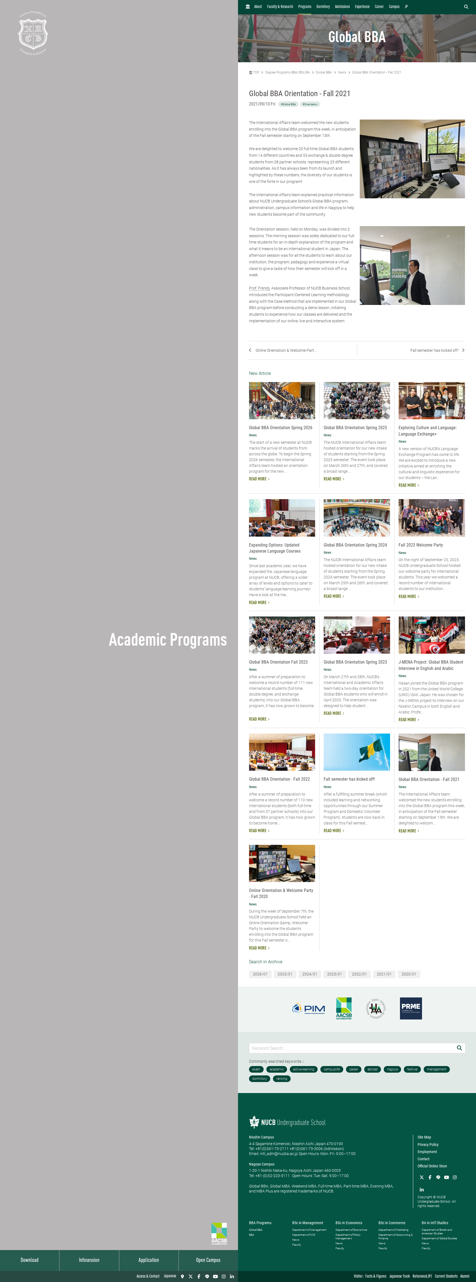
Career (379, 7)
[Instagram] (224, 1276)
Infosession (89, 1260)
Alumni (464, 1277)
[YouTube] (215, 1276)
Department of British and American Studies (437, 1231)
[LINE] (207, 1276)
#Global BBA (288, 104)
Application (149, 1260)
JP (406, 7)
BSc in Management (307, 1223)
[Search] (459, 1048)
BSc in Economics (349, 1223)
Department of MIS (303, 1234)
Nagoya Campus (261, 1164)
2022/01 (359, 974)
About (258, 7)
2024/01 (309, 974)
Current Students (446, 1277)
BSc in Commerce (391, 1223)
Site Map (424, 1137)
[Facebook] (199, 1276)
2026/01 (260, 974)
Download (30, 1260)
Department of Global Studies (439, 1238)
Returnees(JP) (422, 1277)
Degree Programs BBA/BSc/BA (287, 72)
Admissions (342, 7)
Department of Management (309, 1229)
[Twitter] (190, 1276)
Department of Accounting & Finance (395, 1236)
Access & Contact (148, 1277)
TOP (255, 72)
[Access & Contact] (182, 1276)
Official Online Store (432, 1166)
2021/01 (384, 974)
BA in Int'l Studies (435, 1223)
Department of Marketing (393, 1229)
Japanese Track (399, 1277)
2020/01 (409, 974)
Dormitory (323, 7)
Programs (304, 7)
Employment (427, 1152)
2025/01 (285, 974)
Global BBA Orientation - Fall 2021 (377, 72)
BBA (251, 1234)
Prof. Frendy (259, 288)
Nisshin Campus (261, 1137)
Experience (362, 7)
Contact (423, 1159)
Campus (394, 7)
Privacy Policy (428, 1144)
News (342, 72)
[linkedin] (232, 1276)
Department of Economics (351, 1229)
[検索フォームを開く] (466, 7)
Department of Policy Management (348, 1236)
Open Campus (208, 1260)
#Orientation (310, 104)
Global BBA (324, 72)
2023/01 (334, 974)
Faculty (296, 1244)
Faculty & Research (280, 7)
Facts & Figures (375, 1277)
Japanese (170, 1276)
